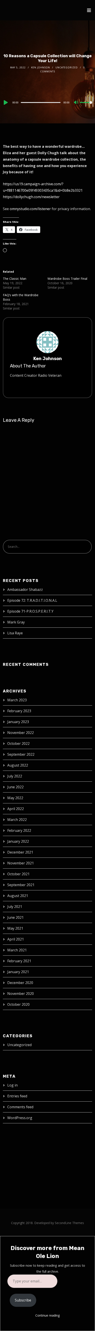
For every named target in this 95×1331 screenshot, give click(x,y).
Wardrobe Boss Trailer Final (67, 278)
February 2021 (19, 960)
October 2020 (18, 1004)
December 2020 (20, 982)
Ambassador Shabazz (25, 589)
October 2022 (18, 743)
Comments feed (20, 1106)
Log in (12, 1085)
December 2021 (20, 852)
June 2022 (15, 787)
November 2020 (20, 993)
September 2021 (20, 884)
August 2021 (17, 895)
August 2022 (17, 765)
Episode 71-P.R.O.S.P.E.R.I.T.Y (30, 611)
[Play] (5, 102)
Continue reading (47, 1315)
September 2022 (20, 754)
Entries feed (17, 1096)
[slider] (86, 106)
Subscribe (23, 1300)
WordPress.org (19, 1117)
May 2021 (15, 928)
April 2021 (15, 939)
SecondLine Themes (69, 1223)
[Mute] (76, 103)
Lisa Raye (15, 633)
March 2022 (17, 819)
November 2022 (20, 732)
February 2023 (19, 710)
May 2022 (15, 797)
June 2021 (15, 917)
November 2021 (20, 863)
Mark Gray (16, 622)
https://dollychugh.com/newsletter (31, 196)
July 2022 (14, 776)
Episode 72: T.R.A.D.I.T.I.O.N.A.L (32, 600)
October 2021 (18, 874)
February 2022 (19, 830)
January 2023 (18, 721)
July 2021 (14, 906)
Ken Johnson (40, 67)
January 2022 (18, 841)
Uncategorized (66, 67)
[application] (47, 102)
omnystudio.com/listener (30, 208)
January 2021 (18, 971)
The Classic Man (14, 278)
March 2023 (17, 700)
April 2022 (15, 808)
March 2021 (17, 950)
